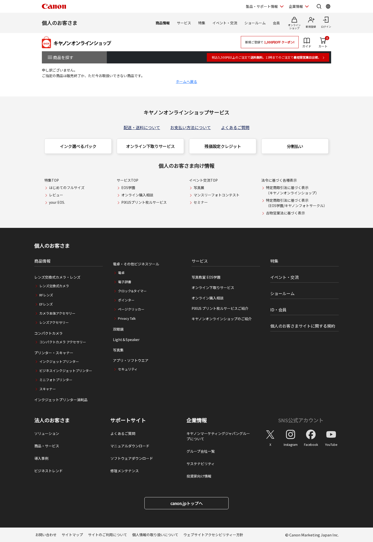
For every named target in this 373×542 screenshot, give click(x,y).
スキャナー (47, 388)
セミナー (201, 202)
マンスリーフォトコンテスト (217, 194)
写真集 (118, 349)
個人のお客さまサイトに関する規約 (302, 326)
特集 (201, 22)
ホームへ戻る (186, 81)
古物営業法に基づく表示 (285, 212)
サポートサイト (128, 420)
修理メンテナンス (124, 470)
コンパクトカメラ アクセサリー (62, 342)
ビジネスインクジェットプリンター (65, 370)
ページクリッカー (131, 309)
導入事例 (41, 458)
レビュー (56, 194)
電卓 (121, 272)
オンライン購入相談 (137, 194)
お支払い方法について (190, 127)
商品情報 (163, 22)
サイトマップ (72, 534)
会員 (276, 22)
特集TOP (51, 180)
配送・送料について (142, 127)
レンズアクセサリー (54, 322)
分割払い (295, 146)
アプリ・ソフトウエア (130, 360)
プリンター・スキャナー (53, 352)
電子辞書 (124, 281)
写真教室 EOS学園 (206, 277)
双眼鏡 (118, 329)
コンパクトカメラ (48, 333)
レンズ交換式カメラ (54, 285)
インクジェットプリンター (59, 361)
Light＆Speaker (126, 339)
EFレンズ (46, 304)
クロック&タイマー (132, 291)
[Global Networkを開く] (328, 6)
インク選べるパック (78, 146)
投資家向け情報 (199, 476)
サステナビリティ (201, 463)
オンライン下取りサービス (150, 146)
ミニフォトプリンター (55, 379)
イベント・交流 (224, 22)
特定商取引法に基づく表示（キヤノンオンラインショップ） (292, 190)
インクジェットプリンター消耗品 (61, 399)
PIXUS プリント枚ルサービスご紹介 (220, 308)
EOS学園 (128, 187)
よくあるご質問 (235, 127)
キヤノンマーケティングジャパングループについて (218, 436)
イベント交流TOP (203, 180)
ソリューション (46, 433)
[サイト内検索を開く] (319, 6)
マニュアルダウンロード (129, 445)
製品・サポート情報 (262, 6)
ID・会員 (278, 310)
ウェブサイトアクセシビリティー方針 (213, 534)
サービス (184, 22)
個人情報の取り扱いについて (155, 534)
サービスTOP (127, 180)
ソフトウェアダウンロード (131, 458)
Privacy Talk (127, 318)
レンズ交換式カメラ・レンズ (57, 277)
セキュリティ (128, 369)
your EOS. (57, 202)
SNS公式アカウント (301, 420)
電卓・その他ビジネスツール (136, 263)
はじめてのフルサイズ (66, 187)
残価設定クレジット (223, 146)
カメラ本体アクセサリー (57, 313)
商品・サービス (46, 445)
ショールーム (255, 22)
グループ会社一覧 (201, 451)
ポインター (126, 300)
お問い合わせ (46, 534)
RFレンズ (46, 295)
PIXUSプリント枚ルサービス (144, 202)
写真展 (199, 187)
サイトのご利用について (107, 534)
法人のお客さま (52, 420)
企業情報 (296, 6)
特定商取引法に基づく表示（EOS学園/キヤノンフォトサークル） (296, 203)
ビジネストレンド (48, 470)
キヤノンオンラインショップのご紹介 (222, 318)
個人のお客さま (59, 22)
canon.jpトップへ (187, 503)
